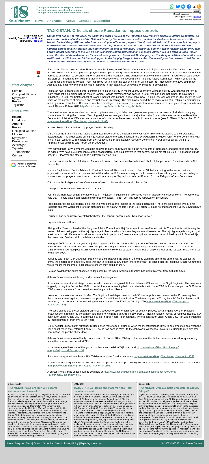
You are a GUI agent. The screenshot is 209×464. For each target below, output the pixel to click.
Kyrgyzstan (19, 98)
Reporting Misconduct (91, 443)
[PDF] (38, 71)
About (70, 21)
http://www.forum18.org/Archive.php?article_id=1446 (110, 106)
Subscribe (102, 21)
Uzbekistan (19, 120)
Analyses (54, 21)
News (39, 21)
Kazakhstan (20, 141)
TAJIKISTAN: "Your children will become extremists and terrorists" (32, 389)
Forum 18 (32, 38)
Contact (84, 21)
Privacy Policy (71, 443)
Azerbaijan (19, 145)
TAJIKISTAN (58, 30)
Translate (196, 16)
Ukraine (17, 90)
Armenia (17, 123)
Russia (16, 101)
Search (58, 443)
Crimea (17, 155)
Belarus (17, 116)
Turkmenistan (21, 152)
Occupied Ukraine (24, 94)
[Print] (38, 75)
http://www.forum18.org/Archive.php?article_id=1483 (77, 121)
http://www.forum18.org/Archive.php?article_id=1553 (164, 356)
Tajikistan (18, 105)
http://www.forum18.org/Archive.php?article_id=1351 (80, 365)
